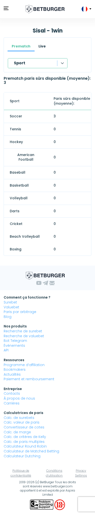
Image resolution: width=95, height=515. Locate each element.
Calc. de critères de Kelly (25, 436)
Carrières (11, 403)
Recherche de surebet (23, 331)
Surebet (10, 302)
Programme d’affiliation (24, 364)
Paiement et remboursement (29, 379)
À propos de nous (19, 398)
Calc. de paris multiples (24, 441)
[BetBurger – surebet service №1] (45, 9)
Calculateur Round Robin (25, 446)
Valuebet (11, 307)
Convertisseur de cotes (24, 427)
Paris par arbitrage (20, 311)
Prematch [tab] (21, 46)
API (6, 350)
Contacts (12, 393)
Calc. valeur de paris (21, 422)
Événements (14, 345)
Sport (19, 63)
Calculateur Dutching (22, 456)
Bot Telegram (15, 340)
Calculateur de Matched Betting (31, 451)
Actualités (12, 374)
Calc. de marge (17, 432)
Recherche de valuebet (24, 336)
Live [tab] (42, 46)
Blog (7, 316)
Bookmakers (15, 369)
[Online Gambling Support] (42, 504)
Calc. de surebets (19, 417)
